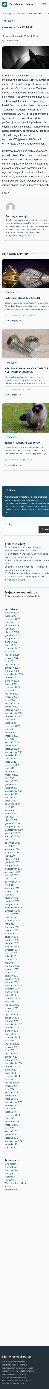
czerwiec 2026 (12, 619)
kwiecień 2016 (12, 1005)
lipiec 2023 (10, 723)
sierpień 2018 (12, 914)
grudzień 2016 (12, 979)
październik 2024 (14, 674)
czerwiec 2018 (12, 920)
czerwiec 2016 (12, 998)
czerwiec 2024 (12, 687)
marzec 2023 (12, 735)
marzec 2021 (11, 813)
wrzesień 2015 (12, 1027)
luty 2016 (9, 1011)
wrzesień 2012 (12, 1144)
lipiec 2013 (10, 1111)
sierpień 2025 (12, 641)
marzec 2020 (12, 852)
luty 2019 (9, 894)
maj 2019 (9, 885)
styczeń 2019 (12, 898)
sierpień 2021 (11, 797)
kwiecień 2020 (12, 849)
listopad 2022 (12, 748)
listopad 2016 (12, 982)
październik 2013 (13, 1102)
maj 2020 (9, 846)
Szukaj (8, 524)
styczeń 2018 (12, 936)
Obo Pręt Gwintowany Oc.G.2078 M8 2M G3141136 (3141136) (26, 370)
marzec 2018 (11, 930)
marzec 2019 (11, 891)
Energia (9, 1173)
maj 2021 (9, 807)
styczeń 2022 (12, 781)
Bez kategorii (11, 1163)
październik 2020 (14, 829)
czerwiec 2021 (12, 804)
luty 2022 (10, 778)
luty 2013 (9, 1128)
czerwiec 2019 (12, 881)
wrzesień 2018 (12, 911)
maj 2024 (10, 690)
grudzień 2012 (12, 1134)
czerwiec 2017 (12, 959)
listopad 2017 (12, 943)
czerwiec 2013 (12, 1115)
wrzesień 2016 (12, 988)
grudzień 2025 (12, 635)
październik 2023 (14, 713)
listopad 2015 (11, 1021)
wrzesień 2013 (12, 1105)
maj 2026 (9, 622)
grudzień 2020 (12, 823)
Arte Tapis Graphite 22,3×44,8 (22, 298)
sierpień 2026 (12, 612)
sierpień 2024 (12, 680)
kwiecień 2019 (12, 888)
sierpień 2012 (11, 1147)
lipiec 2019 (10, 878)
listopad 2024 (12, 671)
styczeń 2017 (12, 975)
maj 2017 (9, 962)
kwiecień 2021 (12, 810)
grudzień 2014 (12, 1056)
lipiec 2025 (10, 645)
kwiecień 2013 (12, 1121)
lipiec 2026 (10, 616)
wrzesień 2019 (12, 872)
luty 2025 (10, 661)
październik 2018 (13, 907)
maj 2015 (9, 1040)
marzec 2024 (12, 697)
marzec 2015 (11, 1047)
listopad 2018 (12, 904)
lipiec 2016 (10, 995)
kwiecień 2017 (12, 966)
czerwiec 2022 (12, 765)
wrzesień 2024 (12, 677)
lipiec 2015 (10, 1034)
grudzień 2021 (12, 784)
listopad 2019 (12, 865)
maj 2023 (9, 729)
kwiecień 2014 (12, 1082)
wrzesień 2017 (12, 949)
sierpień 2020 (12, 836)
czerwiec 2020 (12, 842)
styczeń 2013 (11, 1131)
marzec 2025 (12, 658)
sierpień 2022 (12, 758)
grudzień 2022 (12, 745)
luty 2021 (9, 817)
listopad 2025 (12, 638)
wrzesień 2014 (12, 1066)
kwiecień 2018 (12, 927)
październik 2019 (13, 868)
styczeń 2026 (12, 632)
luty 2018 (9, 933)
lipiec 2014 (10, 1073)
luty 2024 (10, 700)
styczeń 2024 (12, 703)
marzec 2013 (11, 1124)
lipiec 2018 (10, 917)
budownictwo (12, 1170)
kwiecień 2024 (12, 693)
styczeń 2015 (11, 1053)
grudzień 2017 (12, 940)
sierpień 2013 (11, 1108)
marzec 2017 (11, 969)
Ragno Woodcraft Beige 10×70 (22, 442)
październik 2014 (14, 1063)
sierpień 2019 (12, 875)
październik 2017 (13, 946)
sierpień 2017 (12, 953)
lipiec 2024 (10, 684)
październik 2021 (13, 791)
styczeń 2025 (12, 664)
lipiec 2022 (10, 761)
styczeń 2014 (12, 1092)
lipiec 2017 (10, 956)
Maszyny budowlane (16, 1183)
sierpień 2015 (11, 1030)
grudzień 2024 (12, 667)
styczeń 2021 (11, 820)
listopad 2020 (12, 826)
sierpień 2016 (12, 992)
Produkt (8, 21)
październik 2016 (13, 985)
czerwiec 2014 (12, 1076)
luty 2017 (9, 972)
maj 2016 (9, 1001)
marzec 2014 (12, 1086)
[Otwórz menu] (44, 4)
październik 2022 (14, 752)
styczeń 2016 (12, 1014)
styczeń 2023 (12, 742)
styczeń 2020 (12, 859)
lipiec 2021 (10, 800)
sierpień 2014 (12, 1069)
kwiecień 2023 (12, 732)
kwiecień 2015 (12, 1043)
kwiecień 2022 (12, 771)
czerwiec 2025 (12, 648)
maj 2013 (9, 1118)
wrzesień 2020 (12, 833)
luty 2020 (10, 855)
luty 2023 (10, 739)
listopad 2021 (11, 787)
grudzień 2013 (12, 1095)
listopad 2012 (11, 1137)
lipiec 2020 (10, 839)
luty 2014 (10, 1089)
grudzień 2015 (12, 1017)
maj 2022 (9, 768)
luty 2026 (10, 629)
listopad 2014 (12, 1060)
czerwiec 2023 (12, 726)
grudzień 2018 (12, 901)
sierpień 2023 (12, 719)
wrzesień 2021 (12, 794)
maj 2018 (9, 923)
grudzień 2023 (12, 706)
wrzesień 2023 (12, 716)
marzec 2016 (11, 1008)
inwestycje (10, 1180)
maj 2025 (9, 651)
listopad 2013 (11, 1099)
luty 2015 (9, 1050)
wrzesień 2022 (12, 755)
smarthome (11, 1189)
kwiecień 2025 (12, 654)
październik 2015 (13, 1024)
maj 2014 (9, 1079)
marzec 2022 (12, 774)
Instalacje (10, 1176)
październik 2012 (13, 1141)
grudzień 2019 (12, 862)
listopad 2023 (12, 710)
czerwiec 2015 (12, 1037)
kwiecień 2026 (12, 625)
